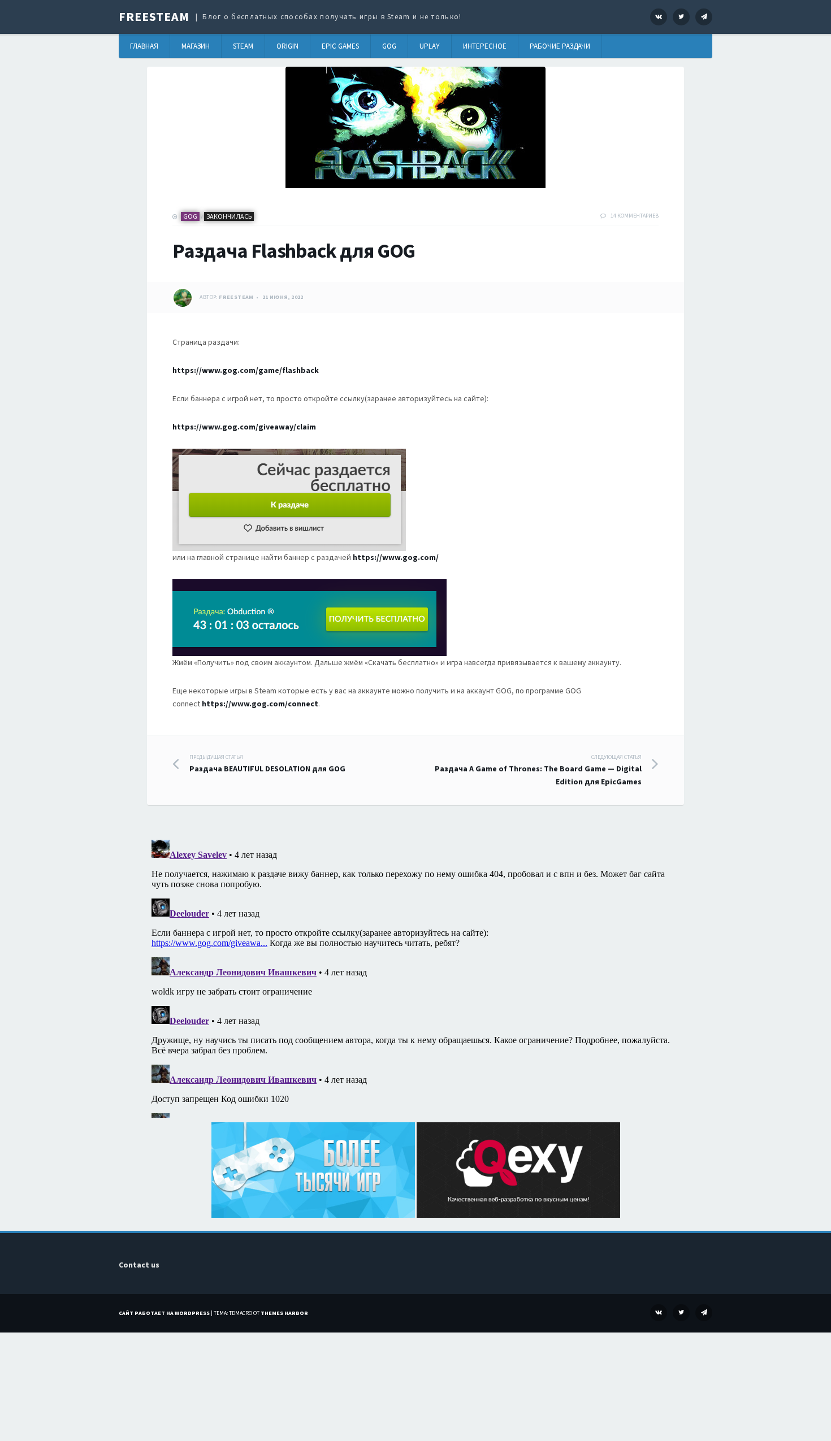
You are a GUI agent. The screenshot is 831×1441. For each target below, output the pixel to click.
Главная (144, 46)
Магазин (195, 46)
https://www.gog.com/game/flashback (245, 370)
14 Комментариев (635, 215)
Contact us (139, 1265)
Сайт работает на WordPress (164, 1313)
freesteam (236, 297)
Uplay (429, 46)
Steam (243, 46)
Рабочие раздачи (560, 46)
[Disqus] (415, 976)
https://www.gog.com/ (396, 557)
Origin (287, 46)
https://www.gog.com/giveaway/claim (244, 427)
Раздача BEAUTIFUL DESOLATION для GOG (267, 763)
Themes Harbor (284, 1313)
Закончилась (229, 216)
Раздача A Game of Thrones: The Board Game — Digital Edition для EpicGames (538, 770)
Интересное (485, 46)
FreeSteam (154, 16)
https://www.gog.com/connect (260, 703)
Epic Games (340, 46)
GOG (389, 46)
